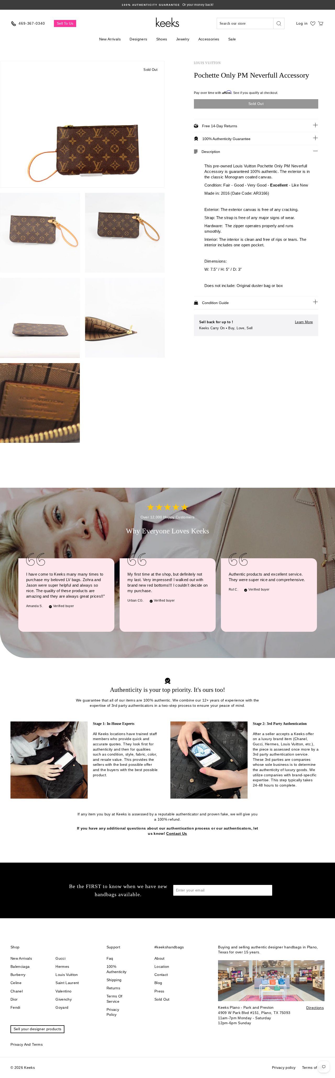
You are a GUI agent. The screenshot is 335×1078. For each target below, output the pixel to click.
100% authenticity (117, 969)
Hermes (62, 966)
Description (211, 152)
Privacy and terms (26, 1044)
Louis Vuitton (207, 63)
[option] (167, 5)
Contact (161, 975)
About (159, 958)
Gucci (60, 958)
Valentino (63, 991)
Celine (15, 983)
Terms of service (114, 998)
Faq (110, 958)
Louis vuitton (66, 975)
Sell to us (65, 23)
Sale (232, 39)
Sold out (162, 999)
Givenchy (63, 999)
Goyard (61, 1007)
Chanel (16, 991)
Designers (138, 39)
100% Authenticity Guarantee (226, 139)
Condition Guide (215, 303)
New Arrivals (110, 39)
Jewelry (182, 39)
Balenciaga (20, 966)
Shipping (114, 980)
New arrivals (21, 958)
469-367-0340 (32, 23)
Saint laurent (67, 983)
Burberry (18, 975)
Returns (113, 988)
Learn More (304, 322)
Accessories (208, 39)
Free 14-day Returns (219, 126)
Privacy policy (113, 1012)
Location (161, 966)
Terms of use (313, 1067)
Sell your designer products (37, 1029)
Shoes (161, 39)
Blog (158, 983)
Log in (302, 23)
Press (159, 991)
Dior (14, 999)
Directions (315, 1008)
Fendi (15, 1007)
